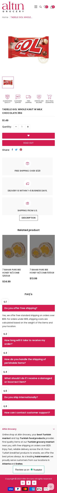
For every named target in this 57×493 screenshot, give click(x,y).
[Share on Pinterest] (21, 149)
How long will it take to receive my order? (24, 342)
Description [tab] (29, 217)
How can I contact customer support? (27, 412)
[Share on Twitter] (16, 149)
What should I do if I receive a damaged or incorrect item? (28, 380)
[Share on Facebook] (12, 149)
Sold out (28, 142)
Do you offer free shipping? (20, 308)
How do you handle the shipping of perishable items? (25, 361)
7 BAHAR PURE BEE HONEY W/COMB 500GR (42, 271)
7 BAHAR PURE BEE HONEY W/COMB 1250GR (11, 272)
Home (5, 17)
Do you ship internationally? (21, 397)
